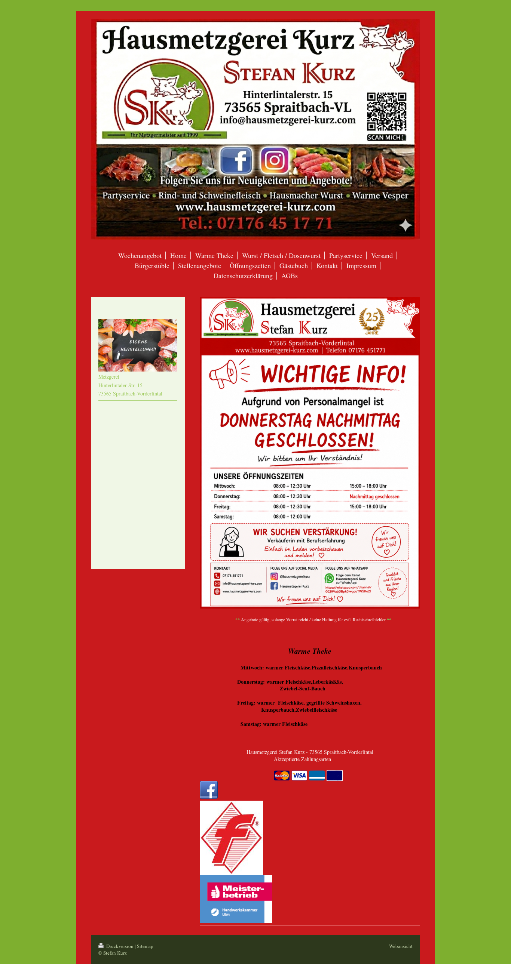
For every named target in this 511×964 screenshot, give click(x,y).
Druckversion (120, 946)
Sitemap (145, 946)
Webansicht (401, 946)
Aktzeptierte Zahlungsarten (302, 759)
